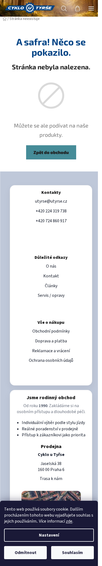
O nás (51, 266)
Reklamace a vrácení (51, 351)
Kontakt (51, 276)
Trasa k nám (51, 479)
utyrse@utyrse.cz (51, 201)
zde (69, 521)
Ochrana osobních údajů (51, 360)
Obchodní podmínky (51, 331)
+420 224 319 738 (51, 211)
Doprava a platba (51, 341)
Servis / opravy (51, 295)
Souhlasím (72, 553)
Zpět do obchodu (51, 152)
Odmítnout (25, 553)
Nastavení (49, 535)
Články (51, 286)
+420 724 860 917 (51, 221)
